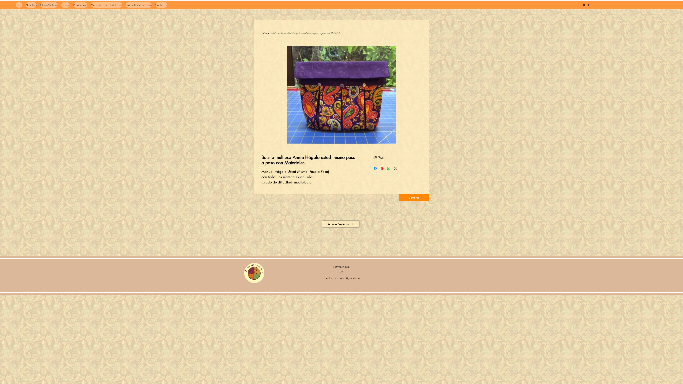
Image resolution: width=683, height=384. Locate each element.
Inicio (264, 33)
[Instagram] (341, 272)
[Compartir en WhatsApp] (389, 168)
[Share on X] (395, 168)
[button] (414, 197)
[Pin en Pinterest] (382, 168)
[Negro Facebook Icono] (589, 5)
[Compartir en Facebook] (375, 168)
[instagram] (583, 5)
